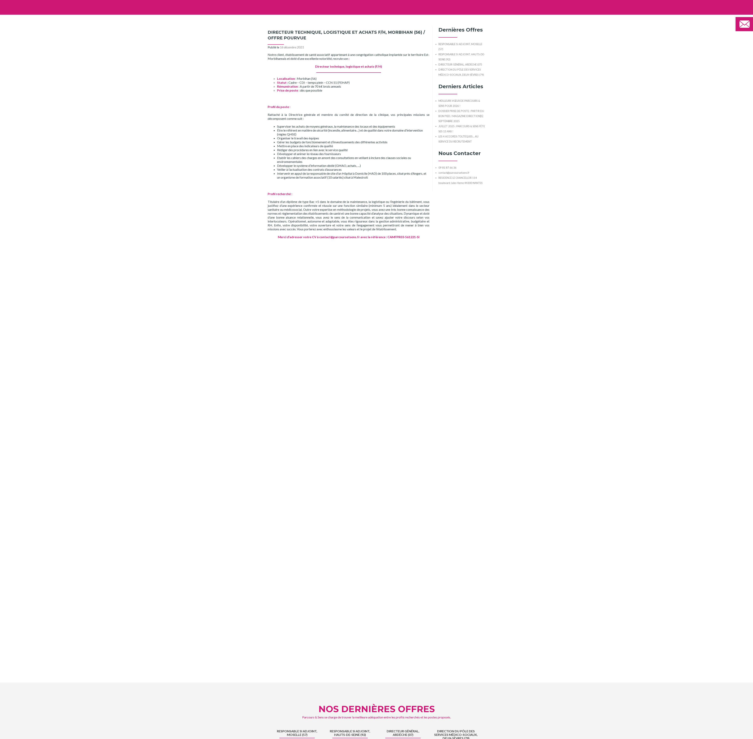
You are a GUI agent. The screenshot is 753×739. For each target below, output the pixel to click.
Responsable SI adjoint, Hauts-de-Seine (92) (350, 732)
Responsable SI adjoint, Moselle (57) (297, 732)
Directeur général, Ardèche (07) (403, 732)
